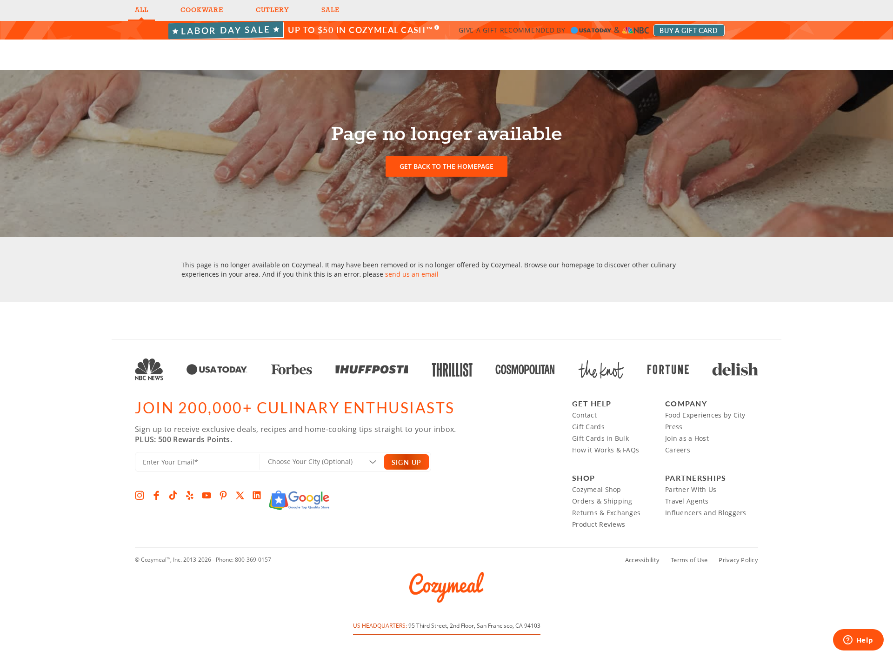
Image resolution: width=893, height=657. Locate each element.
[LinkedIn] (256, 495)
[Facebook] (156, 495)
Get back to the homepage (446, 166)
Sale (330, 10)
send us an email (412, 274)
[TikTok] (173, 495)
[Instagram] (139, 495)
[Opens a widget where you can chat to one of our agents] (858, 640)
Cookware (201, 10)
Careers (677, 449)
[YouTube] (206, 495)
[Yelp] (189, 495)
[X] (240, 495)
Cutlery (272, 10)
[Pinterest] (223, 495)
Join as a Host (687, 438)
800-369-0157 (253, 560)
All (141, 10)
